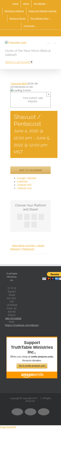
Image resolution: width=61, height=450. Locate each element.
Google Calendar (26, 178)
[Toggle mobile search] (48, 41)
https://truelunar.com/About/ (22, 325)
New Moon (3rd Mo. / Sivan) (28, 245)
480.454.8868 (13, 318)
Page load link (8, 426)
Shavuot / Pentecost (22, 248)
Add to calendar (30, 170)
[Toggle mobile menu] (54, 41)
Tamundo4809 (18, 83)
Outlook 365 (24, 184)
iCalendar (22, 181)
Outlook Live (24, 188)
